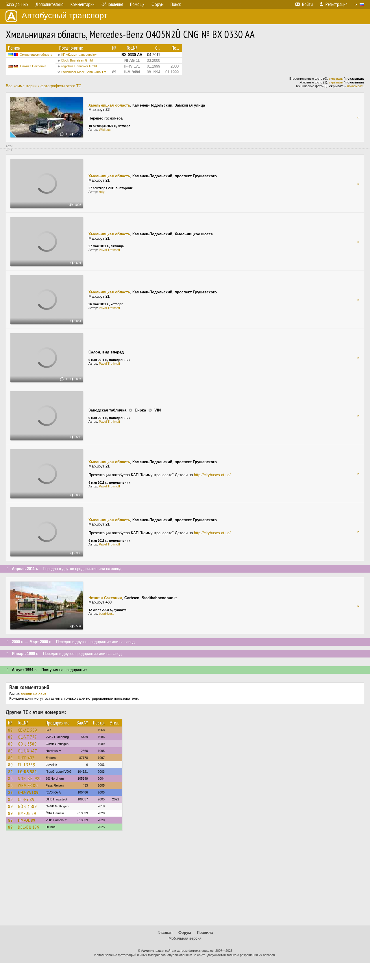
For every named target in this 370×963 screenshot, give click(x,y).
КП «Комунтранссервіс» (79, 54)
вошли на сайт (33, 694)
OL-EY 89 (26, 799)
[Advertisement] (185, 880)
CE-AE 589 (27, 730)
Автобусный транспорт (65, 15)
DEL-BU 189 (28, 827)
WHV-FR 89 (28, 785)
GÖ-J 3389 (27, 744)
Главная (165, 932)
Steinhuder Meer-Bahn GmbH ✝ (83, 72)
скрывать (336, 78)
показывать (355, 86)
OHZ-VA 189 (28, 792)
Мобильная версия (185, 938)
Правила (205, 932)
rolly (102, 191)
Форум (184, 932)
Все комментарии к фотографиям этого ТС (43, 86)
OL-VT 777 (27, 737)
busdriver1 (106, 613)
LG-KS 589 (27, 771)
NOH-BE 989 (29, 778)
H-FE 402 (26, 758)
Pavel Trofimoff (109, 250)
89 (10, 730)
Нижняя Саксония (33, 66)
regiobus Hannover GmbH (79, 66)
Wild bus (105, 129)
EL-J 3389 (26, 765)
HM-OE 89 (27, 813)
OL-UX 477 (27, 751)
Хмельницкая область (36, 54)
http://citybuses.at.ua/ (212, 475)
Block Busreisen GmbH (77, 60)
